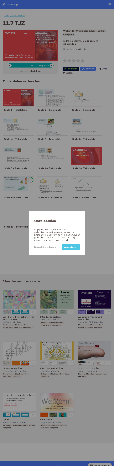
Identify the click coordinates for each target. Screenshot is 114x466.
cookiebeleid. (61, 240)
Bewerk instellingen (45, 247)
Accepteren (70, 247)
